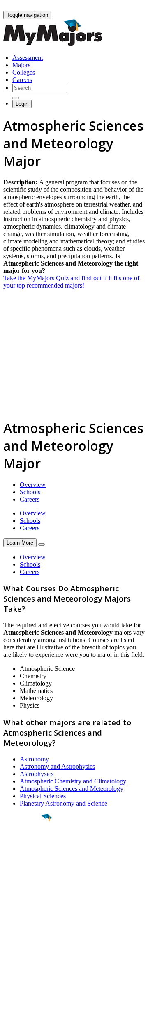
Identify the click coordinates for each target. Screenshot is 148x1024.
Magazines (17, 950)
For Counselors (23, 935)
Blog (9, 964)
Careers (22, 79)
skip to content (128, 6)
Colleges (23, 72)
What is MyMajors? (29, 927)
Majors (21, 64)
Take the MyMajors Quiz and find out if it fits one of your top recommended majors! (71, 282)
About (13, 911)
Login (22, 104)
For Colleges (20, 942)
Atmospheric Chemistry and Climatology (73, 781)
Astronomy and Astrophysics (57, 766)
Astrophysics (36, 773)
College (25, 862)
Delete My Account (28, 957)
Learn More (20, 543)
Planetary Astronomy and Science (63, 803)
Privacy (34, 1013)
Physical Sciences (43, 795)
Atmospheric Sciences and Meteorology (71, 788)
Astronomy (34, 759)
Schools (30, 491)
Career (24, 880)
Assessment (27, 57)
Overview (33, 484)
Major (22, 845)
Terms (11, 1013)
